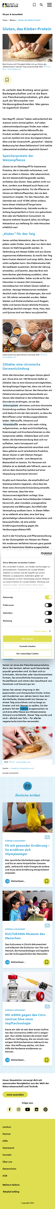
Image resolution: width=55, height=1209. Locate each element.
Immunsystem (10, 405)
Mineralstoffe (10, 424)
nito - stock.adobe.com (20, 762)
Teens (5, 20)
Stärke (24, 708)
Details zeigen (40, 631)
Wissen (13, 20)
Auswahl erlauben (27, 646)
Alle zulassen (28, 639)
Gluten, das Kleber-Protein (29, 20)
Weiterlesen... (18, 880)
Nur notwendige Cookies (27, 654)
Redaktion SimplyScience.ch (22, 768)
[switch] (48, 605)
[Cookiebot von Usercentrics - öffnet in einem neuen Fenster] (41, 553)
